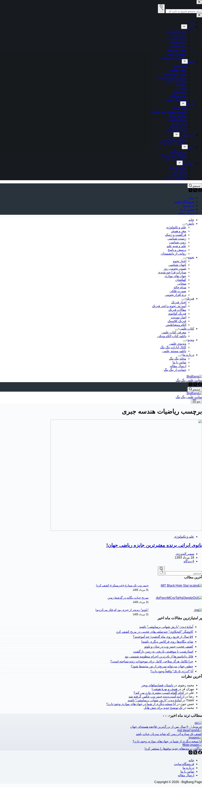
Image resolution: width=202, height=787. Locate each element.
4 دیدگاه (189, 561)
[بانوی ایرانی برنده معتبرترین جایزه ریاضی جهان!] (126, 529)
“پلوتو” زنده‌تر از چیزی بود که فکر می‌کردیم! (122, 610)
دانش (190, 223)
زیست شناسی (176, 238)
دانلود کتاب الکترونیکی (171, 336)
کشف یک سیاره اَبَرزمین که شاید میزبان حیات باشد (169, 734)
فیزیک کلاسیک (177, 321)
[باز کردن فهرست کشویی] (184, 224)
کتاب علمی (187, 328)
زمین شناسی (177, 242)
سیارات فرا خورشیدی (172, 272)
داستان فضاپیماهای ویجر (157, 685)
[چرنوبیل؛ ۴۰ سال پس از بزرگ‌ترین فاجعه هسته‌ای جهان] (198, 723)
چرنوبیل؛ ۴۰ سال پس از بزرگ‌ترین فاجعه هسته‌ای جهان (166, 726)
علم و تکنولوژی (176, 227)
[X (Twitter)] (195, 191)
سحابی (181, 283)
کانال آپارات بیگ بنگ (173, 347)
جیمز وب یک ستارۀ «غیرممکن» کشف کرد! (122, 585)
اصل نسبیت (178, 317)
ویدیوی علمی (177, 343)
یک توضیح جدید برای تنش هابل (163, 707)
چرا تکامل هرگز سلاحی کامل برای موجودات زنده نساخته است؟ (151, 661)
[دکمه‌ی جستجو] (161, 570)
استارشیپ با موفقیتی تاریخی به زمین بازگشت (163, 651)
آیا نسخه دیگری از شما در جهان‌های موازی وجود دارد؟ (141, 704)
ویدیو (191, 339)
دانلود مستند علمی (174, 351)
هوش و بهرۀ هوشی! (164, 689)
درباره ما (188, 205)
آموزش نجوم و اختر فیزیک (169, 306)
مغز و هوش (178, 231)
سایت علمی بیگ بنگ (189, 380)
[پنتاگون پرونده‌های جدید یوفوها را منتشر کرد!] (192, 745)
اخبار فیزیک (178, 302)
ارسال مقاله (186, 213)
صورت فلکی (178, 291)
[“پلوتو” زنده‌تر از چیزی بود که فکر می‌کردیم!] (198, 610)
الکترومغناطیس (176, 324)
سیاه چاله (180, 287)
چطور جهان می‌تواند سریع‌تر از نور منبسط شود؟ (162, 666)
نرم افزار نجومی (175, 294)
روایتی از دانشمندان (173, 253)
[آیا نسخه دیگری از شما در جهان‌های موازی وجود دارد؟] (195, 737)
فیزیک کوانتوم (177, 313)
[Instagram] (191, 191)
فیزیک (190, 298)
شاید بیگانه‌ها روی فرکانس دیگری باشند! (167, 641)
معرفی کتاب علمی (174, 332)
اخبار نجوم (179, 261)
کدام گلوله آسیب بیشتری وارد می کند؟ (159, 692)
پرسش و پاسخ (177, 249)
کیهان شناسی (177, 264)
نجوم (191, 257)
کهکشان (180, 279)
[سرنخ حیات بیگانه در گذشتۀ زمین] (179, 597)
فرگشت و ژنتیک (175, 234)
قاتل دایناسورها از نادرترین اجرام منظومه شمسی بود (159, 656)
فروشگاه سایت (184, 201)
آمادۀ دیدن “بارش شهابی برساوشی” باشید (166, 626)
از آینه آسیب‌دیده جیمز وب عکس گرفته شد (156, 696)
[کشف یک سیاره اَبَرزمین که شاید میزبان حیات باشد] (189, 730)
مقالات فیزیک (177, 309)
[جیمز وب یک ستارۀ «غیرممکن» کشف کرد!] (181, 585)
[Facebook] (199, 191)
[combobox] (184, 573)
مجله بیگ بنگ (177, 358)
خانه (191, 198)
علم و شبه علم (176, 246)
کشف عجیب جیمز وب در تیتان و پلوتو (168, 646)
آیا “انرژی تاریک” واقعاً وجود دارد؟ (171, 671)
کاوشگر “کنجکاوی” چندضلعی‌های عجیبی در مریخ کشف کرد (154, 631)
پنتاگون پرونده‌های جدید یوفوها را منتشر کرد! (173, 748)
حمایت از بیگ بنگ (175, 369)
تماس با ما (187, 209)
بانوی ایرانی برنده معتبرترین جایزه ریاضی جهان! (154, 545)
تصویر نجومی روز (175, 268)
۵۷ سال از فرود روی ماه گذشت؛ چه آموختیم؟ (163, 636)
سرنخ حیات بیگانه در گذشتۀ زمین (128, 597)
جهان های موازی (175, 276)
